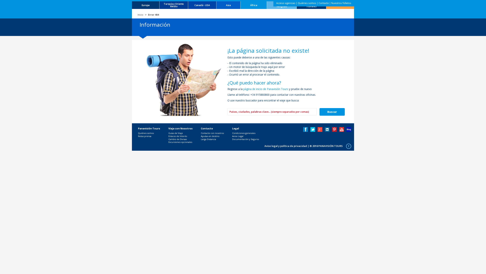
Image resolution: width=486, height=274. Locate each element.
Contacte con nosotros (212, 133)
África (253, 5)
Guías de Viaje (175, 133)
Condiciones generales (243, 133)
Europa (146, 5)
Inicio (140, 14)
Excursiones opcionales (180, 142)
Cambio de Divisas (177, 139)
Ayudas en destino (210, 136)
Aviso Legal (237, 136)
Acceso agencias (285, 3)
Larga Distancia (208, 139)
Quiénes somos (307, 3)
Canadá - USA (202, 5)
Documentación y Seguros (245, 139)
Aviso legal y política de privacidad (285, 146)
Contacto (324, 3)
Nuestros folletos (341, 3)
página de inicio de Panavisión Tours (265, 89)
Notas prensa (144, 136)
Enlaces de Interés (177, 136)
